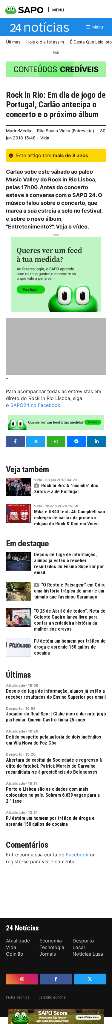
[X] (90, 979)
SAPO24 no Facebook (35, 405)
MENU (58, 9)
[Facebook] (56, 979)
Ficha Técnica (18, 997)
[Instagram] (22, 979)
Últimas (18, 675)
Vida (44, 137)
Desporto (14, 708)
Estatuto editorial (53, 997)
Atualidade (15, 685)
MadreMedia (18, 130)
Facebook (77, 855)
